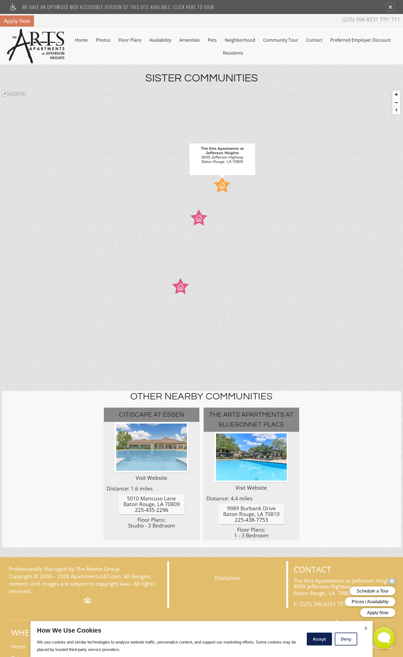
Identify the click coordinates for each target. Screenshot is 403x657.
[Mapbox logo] (14, 94)
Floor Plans (129, 40)
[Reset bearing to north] (396, 110)
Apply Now (17, 20)
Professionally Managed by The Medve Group (64, 569)
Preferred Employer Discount (360, 40)
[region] (201, 236)
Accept (319, 639)
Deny (346, 639)
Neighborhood (240, 40)
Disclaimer (228, 578)
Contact (314, 40)
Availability (160, 40)
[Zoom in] (396, 94)
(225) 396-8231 (371, 19)
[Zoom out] (396, 102)
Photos (103, 40)
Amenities (189, 40)
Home (81, 40)
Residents (233, 53)
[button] (390, 7)
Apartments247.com (96, 576)
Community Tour (280, 40)
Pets (212, 40)
